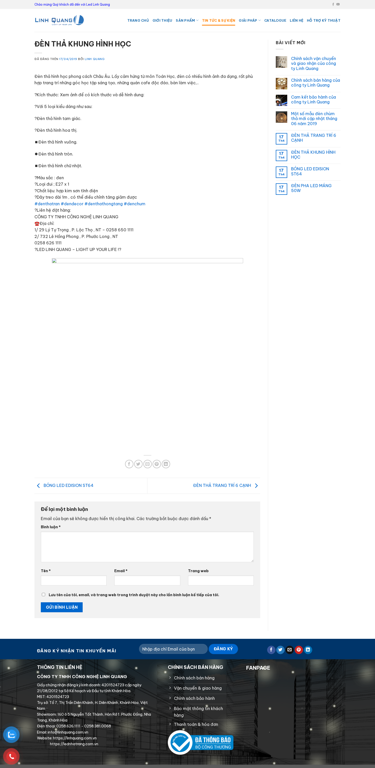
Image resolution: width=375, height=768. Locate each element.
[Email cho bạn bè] (147, 464)
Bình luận (51, 527)
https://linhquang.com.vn (74, 738)
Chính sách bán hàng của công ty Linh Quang (315, 83)
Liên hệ (296, 20)
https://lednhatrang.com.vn (73, 744)
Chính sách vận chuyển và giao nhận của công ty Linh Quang (313, 63)
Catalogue (275, 20)
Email (121, 571)
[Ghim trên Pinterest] (157, 464)
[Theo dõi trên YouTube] (338, 4)
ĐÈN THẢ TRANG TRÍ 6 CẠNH (222, 485)
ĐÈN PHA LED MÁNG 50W (311, 188)
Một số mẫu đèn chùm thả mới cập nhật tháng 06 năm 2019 (314, 118)
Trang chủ (138, 20)
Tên (46, 571)
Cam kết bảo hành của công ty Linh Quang (313, 99)
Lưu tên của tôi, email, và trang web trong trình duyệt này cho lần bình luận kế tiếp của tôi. (134, 595)
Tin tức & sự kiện (218, 20)
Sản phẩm (185, 20)
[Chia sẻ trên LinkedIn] (166, 464)
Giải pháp (248, 20)
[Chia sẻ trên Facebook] (129, 464)
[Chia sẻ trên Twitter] (138, 464)
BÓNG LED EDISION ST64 (68, 485)
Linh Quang (95, 59)
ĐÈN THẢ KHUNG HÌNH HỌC (313, 155)
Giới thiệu (162, 20)
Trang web (198, 571)
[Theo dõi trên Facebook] (333, 4)
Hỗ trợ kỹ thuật (324, 20)
